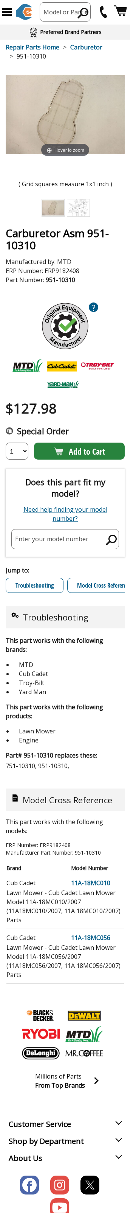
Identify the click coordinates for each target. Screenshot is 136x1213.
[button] (7, 12)
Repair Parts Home (32, 47)
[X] (89, 1185)
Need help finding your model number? (65, 514)
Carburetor (86, 47)
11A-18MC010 (90, 883)
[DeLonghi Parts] (41, 1053)
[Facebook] (29, 1185)
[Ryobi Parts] (41, 1034)
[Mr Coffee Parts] (84, 1053)
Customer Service (40, 1124)
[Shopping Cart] (120, 12)
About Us (25, 1158)
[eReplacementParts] (24, 12)
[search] (83, 13)
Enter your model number (51, 539)
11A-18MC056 (90, 938)
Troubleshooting (34, 585)
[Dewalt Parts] (84, 1015)
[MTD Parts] (84, 1034)
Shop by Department (46, 1141)
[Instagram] (59, 1185)
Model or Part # (66, 12)
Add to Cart (87, 451)
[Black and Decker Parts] (41, 1015)
